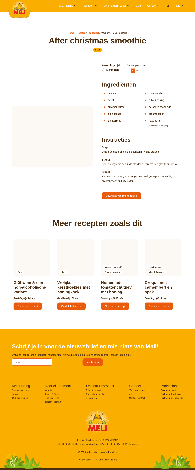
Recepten (88, 5)
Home (71, 33)
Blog (138, 5)
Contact (151, 5)
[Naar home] (19, 8)
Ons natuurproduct (115, 5)
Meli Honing (66, 5)
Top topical (93, 33)
